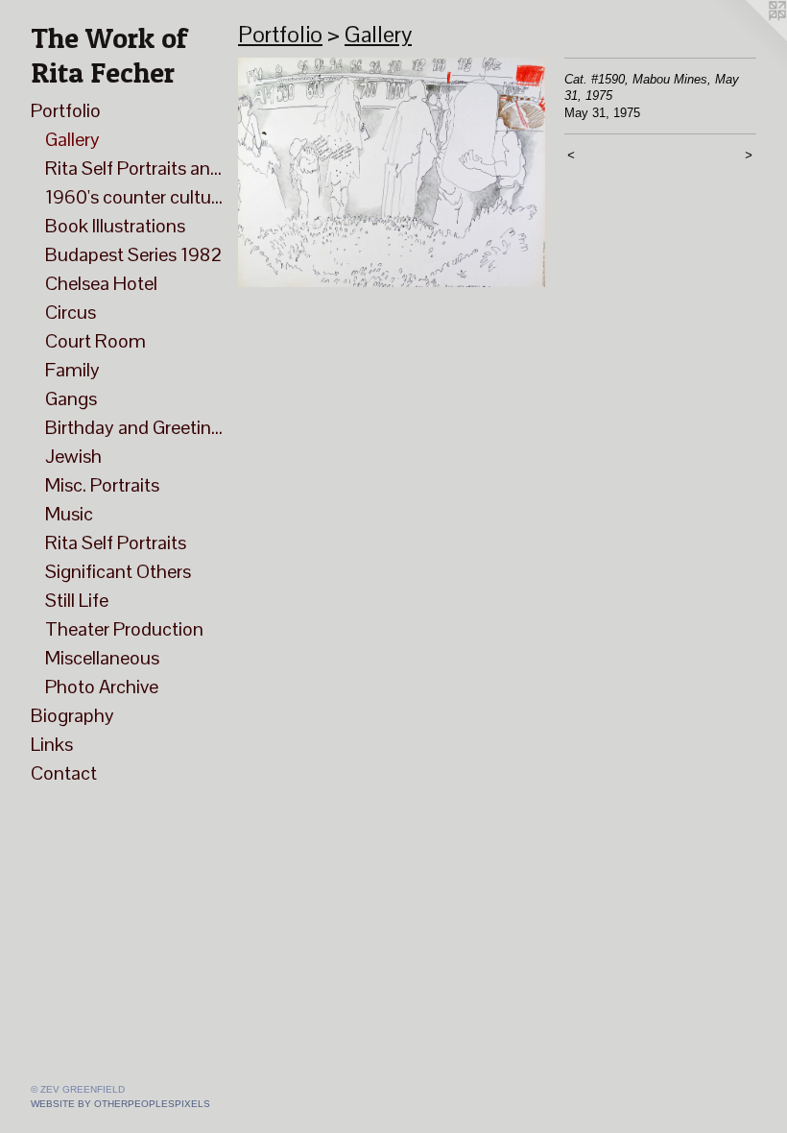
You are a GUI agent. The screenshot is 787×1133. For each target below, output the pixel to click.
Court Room (95, 340)
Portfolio (66, 110)
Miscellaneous (102, 657)
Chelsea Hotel (101, 283)
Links (52, 744)
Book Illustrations (115, 225)
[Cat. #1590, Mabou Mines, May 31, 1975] (391, 172)
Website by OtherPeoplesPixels (120, 1103)
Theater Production (124, 628)
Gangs (71, 398)
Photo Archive (101, 686)
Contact (64, 772)
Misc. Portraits (102, 484)
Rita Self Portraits (115, 542)
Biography (72, 715)
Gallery (72, 139)
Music (69, 513)
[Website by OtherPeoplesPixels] (748, 38)
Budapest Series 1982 (133, 254)
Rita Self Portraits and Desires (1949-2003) (134, 168)
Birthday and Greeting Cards (134, 427)
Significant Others (118, 571)
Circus (70, 312)
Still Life (76, 600)
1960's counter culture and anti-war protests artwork (134, 196)
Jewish (73, 456)
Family (72, 369)
